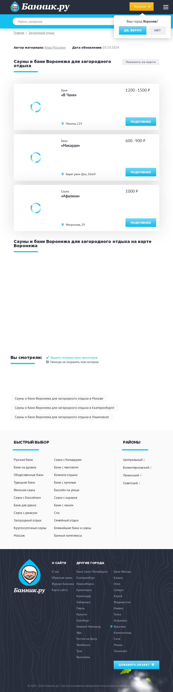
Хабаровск (83, 602)
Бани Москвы (122, 571)
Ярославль (83, 657)
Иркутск (81, 614)
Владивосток (122, 602)
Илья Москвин (55, 47)
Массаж (19, 535)
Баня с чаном (63, 505)
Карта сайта (60, 590)
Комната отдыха (65, 475)
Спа (56, 513)
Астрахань (120, 620)
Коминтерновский (137, 467)
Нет (157, 30)
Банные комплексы (68, 535)
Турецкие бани (24, 482)
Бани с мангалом (66, 467)
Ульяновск (120, 651)
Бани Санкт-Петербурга (91, 571)
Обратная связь (62, 578)
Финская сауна (24, 490)
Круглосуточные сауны (30, 528)
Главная (19, 33)
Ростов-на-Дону (86, 639)
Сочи (117, 639)
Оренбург (82, 620)
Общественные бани (28, 475)
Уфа (78, 633)
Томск (117, 614)
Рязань (118, 645)
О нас (55, 571)
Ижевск (118, 608)
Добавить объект (135, 665)
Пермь (80, 608)
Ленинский (132, 475)
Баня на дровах (25, 467)
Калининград (122, 633)
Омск (117, 584)
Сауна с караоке (65, 497)
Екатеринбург (85, 578)
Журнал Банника (63, 584)
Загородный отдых (41, 33)
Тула (79, 651)
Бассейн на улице (66, 490)
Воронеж (120, 626)
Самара (118, 590)
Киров (118, 596)
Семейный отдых (66, 520)
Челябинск (83, 645)
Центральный (134, 459)
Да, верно (133, 30)
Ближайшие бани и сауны (72, 528)
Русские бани (23, 459)
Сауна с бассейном (27, 497)
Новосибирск (85, 584)
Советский (131, 483)
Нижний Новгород (88, 626)
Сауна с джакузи (25, 513)
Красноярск (84, 590)
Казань (118, 578)
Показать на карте (141, 62)
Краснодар (83, 596)
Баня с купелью (65, 482)
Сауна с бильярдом (67, 459)
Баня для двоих (25, 505)
